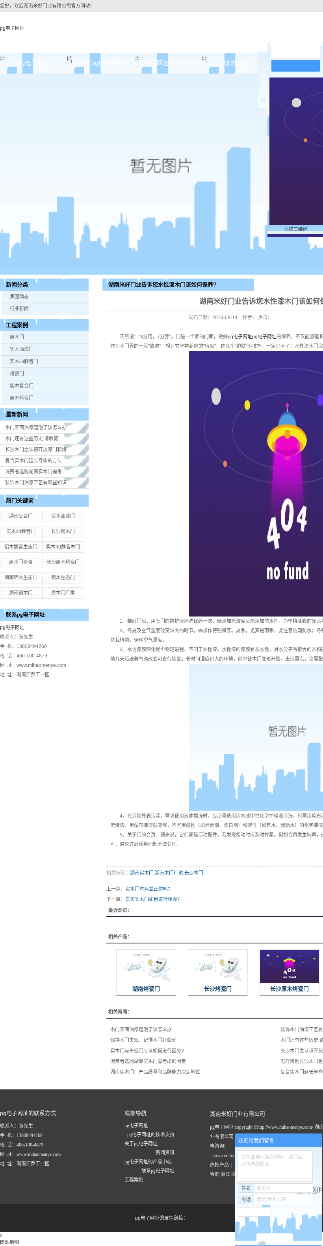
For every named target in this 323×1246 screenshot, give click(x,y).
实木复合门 (21, 386)
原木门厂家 (63, 593)
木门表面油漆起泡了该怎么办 (36, 427)
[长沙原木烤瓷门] (289, 966)
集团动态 (19, 296)
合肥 (214, 1174)
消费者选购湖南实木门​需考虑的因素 (148, 1061)
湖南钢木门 (21, 593)
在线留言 (299, 52)
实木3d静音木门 (63, 547)
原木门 (17, 337)
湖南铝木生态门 (20, 577)
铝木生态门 (63, 577)
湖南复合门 (21, 516)
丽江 (225, 1174)
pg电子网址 (12, 28)
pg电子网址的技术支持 (150, 1134)
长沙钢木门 (63, 531)
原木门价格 (21, 562)
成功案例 (236, 63)
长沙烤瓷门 (218, 989)
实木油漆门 (21, 349)
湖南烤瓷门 (146, 989)
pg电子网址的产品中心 (168, 63)
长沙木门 (193, 873)
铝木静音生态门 (20, 547)
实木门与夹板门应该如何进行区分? (147, 1051)
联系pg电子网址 (157, 1171)
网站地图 (9, 1242)
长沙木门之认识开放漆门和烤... (37, 449)
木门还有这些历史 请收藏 (31, 438)
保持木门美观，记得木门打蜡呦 (143, 1040)
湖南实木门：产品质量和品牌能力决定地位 (155, 1072)
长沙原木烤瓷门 (63, 562)
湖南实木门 (142, 873)
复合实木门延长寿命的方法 (33, 460)
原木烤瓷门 (21, 398)
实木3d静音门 (24, 361)
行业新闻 (19, 309)
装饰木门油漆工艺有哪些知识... (37, 482)
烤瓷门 (17, 374)
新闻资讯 (165, 1153)
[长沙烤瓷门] (218, 966)
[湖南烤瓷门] (146, 966)
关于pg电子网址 (101, 63)
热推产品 (219, 1165)
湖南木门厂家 (169, 873)
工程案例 (133, 1180)
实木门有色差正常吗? (148, 889)
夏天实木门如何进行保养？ (153, 899)
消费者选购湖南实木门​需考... (35, 471)
